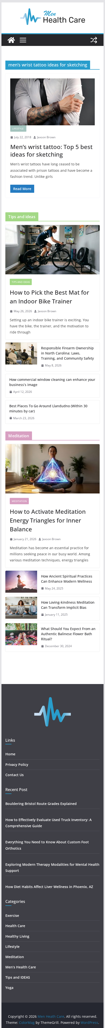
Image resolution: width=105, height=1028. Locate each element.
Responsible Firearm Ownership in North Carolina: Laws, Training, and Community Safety (67, 353)
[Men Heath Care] (11, 40)
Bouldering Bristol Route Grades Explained (41, 803)
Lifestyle (18, 128)
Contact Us (14, 774)
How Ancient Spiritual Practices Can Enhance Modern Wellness (66, 579)
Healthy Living (17, 936)
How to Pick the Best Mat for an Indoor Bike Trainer (49, 296)
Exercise (12, 915)
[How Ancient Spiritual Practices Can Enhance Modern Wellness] (21, 582)
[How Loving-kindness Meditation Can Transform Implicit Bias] (21, 608)
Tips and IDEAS (21, 282)
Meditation (19, 501)
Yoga (9, 987)
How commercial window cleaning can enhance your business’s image (52, 382)
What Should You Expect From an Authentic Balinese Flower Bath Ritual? (68, 633)
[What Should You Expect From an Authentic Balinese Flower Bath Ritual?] (21, 637)
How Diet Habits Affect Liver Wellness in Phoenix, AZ (49, 886)
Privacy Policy (16, 764)
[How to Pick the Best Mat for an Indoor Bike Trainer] (52, 249)
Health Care (15, 925)
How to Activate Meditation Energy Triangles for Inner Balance (48, 520)
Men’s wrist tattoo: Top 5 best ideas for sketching (51, 150)
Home (10, 754)
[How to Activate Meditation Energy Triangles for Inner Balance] (52, 468)
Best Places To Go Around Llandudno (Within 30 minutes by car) (48, 408)
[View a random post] (94, 40)
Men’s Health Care (20, 967)
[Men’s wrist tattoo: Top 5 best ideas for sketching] (52, 101)
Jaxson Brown (46, 137)
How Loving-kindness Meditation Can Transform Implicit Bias (67, 605)
